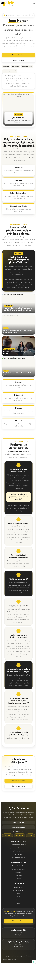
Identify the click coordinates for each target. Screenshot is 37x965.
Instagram (19, 835)
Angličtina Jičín (18, 887)
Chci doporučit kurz (18, 921)
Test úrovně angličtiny (19, 857)
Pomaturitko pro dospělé (18, 869)
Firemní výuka (18, 872)
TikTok (30, 835)
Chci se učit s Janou (18, 55)
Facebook (8, 835)
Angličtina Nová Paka (18, 890)
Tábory (18, 878)
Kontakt (18, 900)
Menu (34, 3)
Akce (18, 893)
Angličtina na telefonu (18, 851)
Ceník (18, 897)
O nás (18, 903)
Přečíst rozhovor (18, 60)
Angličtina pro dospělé (18, 844)
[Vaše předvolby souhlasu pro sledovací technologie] (34, 962)
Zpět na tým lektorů (18, 786)
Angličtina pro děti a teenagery (18, 848)
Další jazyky (18, 854)
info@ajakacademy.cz (18, 827)
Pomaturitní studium (18, 866)
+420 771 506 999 (18, 822)
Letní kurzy (18, 875)
